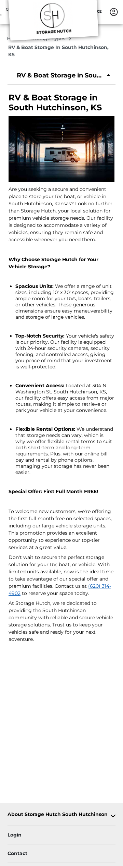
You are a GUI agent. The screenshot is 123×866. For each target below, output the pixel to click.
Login (15, 835)
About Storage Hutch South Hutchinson (58, 814)
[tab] (61, 75)
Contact (17, 853)
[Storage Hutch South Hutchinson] (53, 21)
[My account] (114, 11)
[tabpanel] (61, 75)
